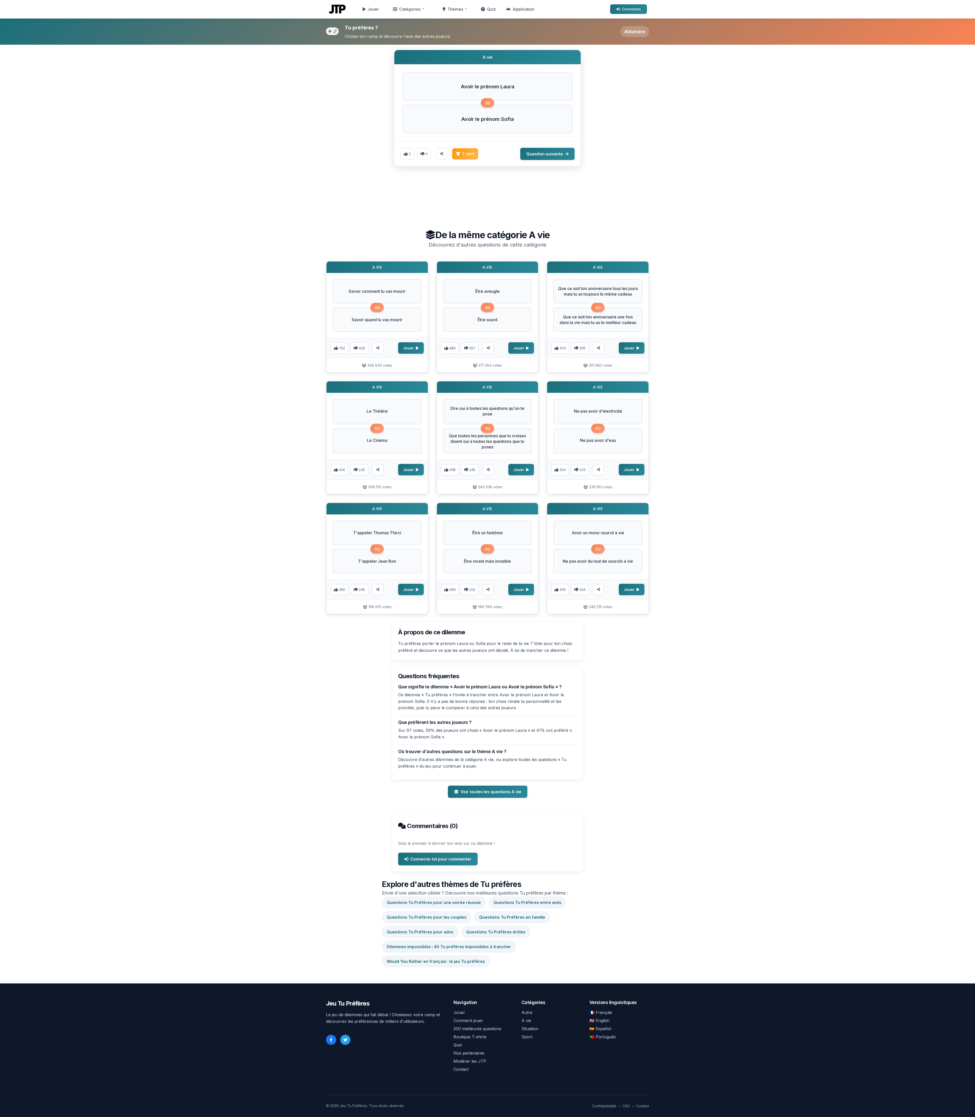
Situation (530, 1028)
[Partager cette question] (441, 153)
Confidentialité (604, 1106)
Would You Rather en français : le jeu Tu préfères (436, 961)
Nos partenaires (468, 1053)
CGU (626, 1106)
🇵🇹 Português (602, 1036)
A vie (526, 1020)
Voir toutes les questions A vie (491, 791)
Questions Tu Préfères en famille (512, 917)
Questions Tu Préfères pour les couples (426, 917)
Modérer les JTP (469, 1061)
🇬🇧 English (599, 1020)
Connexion (631, 9)
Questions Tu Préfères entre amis (527, 902)
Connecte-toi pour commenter (441, 859)
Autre (527, 1012)
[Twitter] (345, 1040)
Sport (527, 1036)
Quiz (491, 9)
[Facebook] (331, 1040)
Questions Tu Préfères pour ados (420, 931)
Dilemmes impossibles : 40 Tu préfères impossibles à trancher (449, 946)
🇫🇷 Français (600, 1012)
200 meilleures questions (477, 1028)
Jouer (373, 9)
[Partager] (377, 348)
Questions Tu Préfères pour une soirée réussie (434, 902)
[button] (487, 86)
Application (523, 9)
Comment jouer (468, 1020)
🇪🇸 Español (600, 1028)
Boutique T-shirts (469, 1036)
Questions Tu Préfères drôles (495, 931)
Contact (460, 1069)
